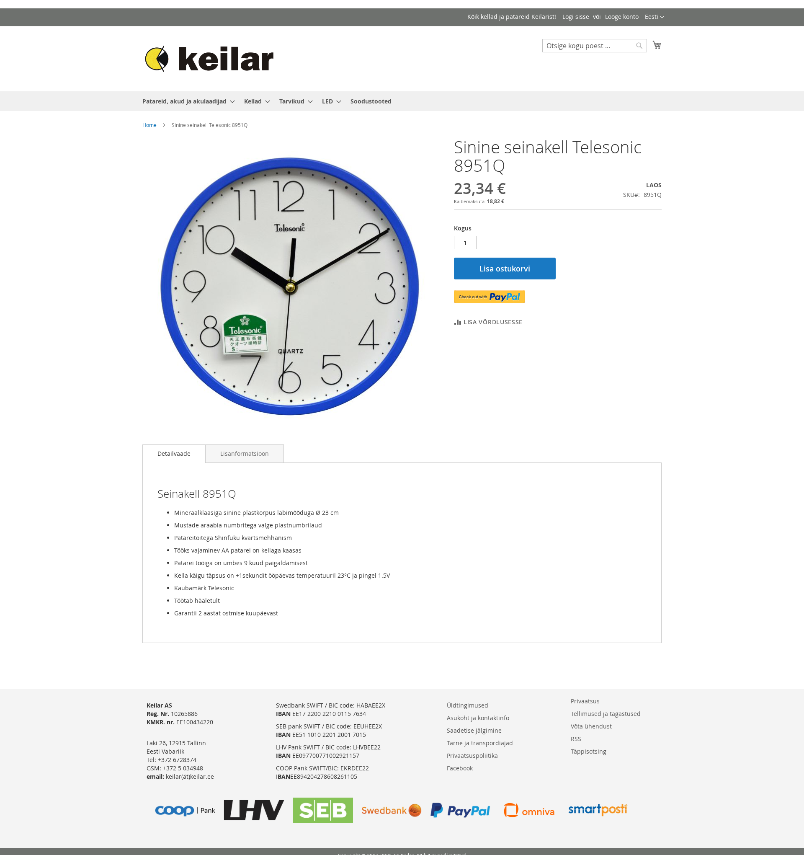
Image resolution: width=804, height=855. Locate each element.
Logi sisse (575, 17)
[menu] (402, 101)
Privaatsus (585, 701)
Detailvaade (174, 453)
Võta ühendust (591, 726)
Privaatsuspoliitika (472, 755)
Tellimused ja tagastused (606, 714)
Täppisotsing (588, 751)
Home (149, 124)
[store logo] (212, 58)
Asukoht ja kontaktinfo (478, 718)
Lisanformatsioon (244, 453)
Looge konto (622, 17)
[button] (654, 17)
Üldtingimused (467, 705)
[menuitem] (186, 101)
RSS (576, 739)
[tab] (174, 453)
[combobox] (594, 45)
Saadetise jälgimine (474, 730)
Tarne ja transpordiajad (480, 743)
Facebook (460, 768)
